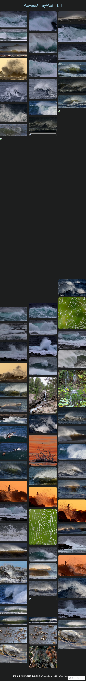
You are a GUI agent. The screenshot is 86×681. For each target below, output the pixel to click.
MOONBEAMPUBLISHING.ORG (26, 676)
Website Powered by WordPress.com (56, 676)
